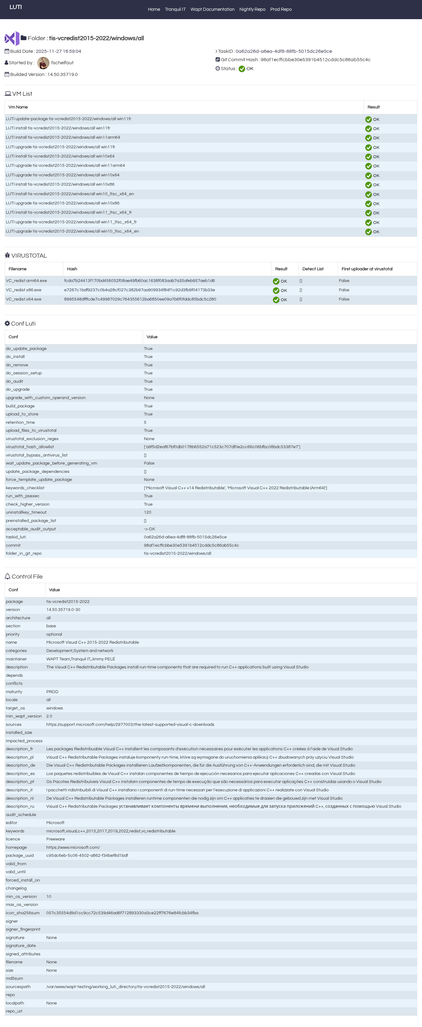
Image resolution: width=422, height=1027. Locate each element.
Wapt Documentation (212, 9)
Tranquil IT (175, 9)
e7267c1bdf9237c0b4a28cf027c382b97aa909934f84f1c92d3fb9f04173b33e (139, 290)
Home (154, 9)
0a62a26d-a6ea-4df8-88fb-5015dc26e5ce (284, 51)
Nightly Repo (252, 9)
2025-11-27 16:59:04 (58, 51)
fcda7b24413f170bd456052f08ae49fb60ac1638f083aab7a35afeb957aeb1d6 (139, 280)
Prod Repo (281, 9)
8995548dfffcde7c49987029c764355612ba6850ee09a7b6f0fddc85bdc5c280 (140, 299)
